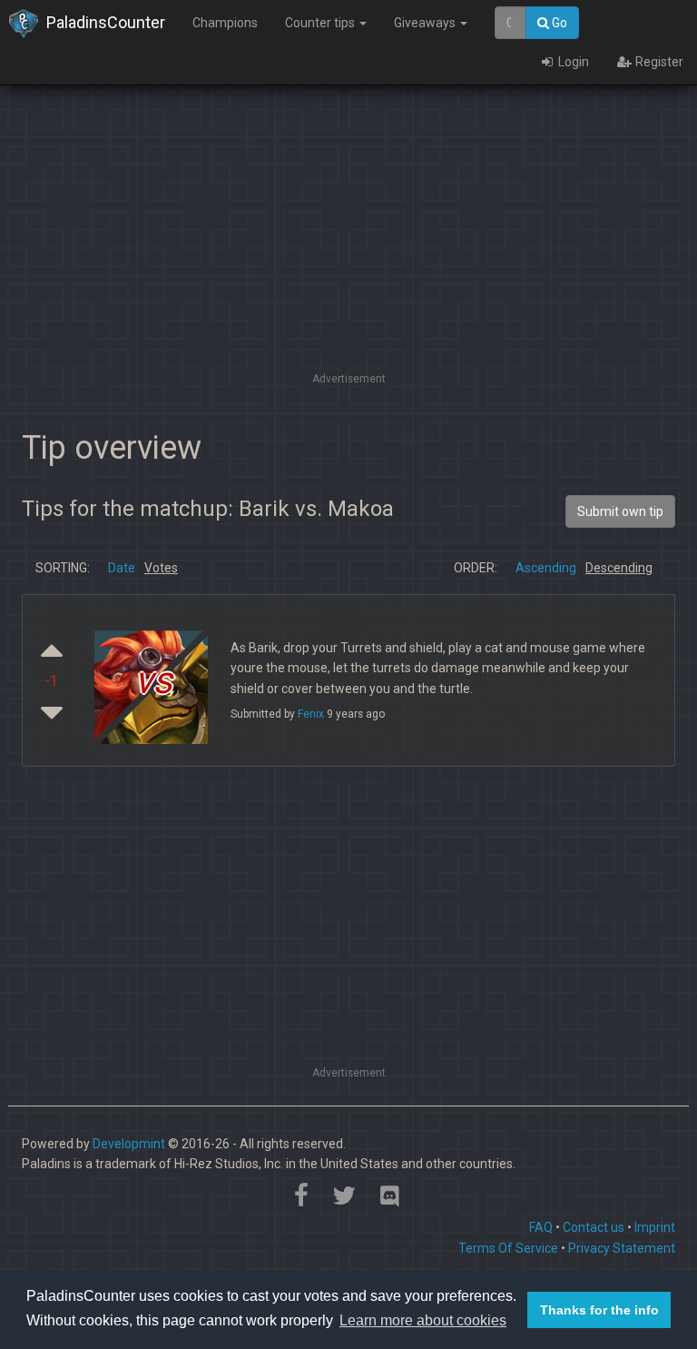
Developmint (129, 1143)
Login (572, 62)
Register (658, 62)
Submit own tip (620, 511)
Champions (225, 22)
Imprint (654, 1227)
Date (121, 567)
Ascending (545, 567)
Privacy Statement (621, 1248)
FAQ (541, 1227)
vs (153, 681)
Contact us (593, 1227)
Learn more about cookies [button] (422, 1320)
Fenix (311, 714)
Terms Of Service (508, 1248)
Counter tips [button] (321, 22)
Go (558, 22)
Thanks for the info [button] (599, 1310)
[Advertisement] (348, 241)
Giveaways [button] (426, 22)
